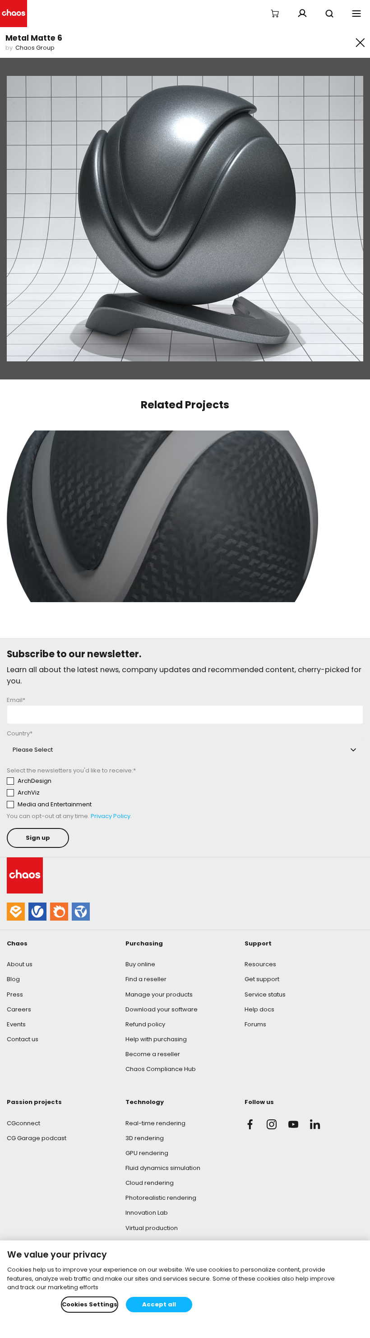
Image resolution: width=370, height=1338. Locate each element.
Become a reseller (152, 1054)
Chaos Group (35, 47)
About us (19, 964)
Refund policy (145, 1024)
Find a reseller (145, 979)
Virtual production (151, 1228)
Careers (19, 1009)
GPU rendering (146, 1153)
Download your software (161, 1009)
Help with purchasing (156, 1039)
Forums (255, 1024)
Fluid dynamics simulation (162, 1168)
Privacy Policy (110, 816)
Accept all (159, 1304)
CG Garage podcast (36, 1138)
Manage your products (159, 994)
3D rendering (144, 1138)
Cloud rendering (149, 1183)
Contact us (22, 1039)
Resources (260, 964)
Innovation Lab (146, 1212)
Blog (13, 979)
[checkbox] (91, 793)
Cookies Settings (89, 1304)
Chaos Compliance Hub (160, 1069)
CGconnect (23, 1123)
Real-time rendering (155, 1123)
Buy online (140, 964)
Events (16, 1024)
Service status (265, 994)
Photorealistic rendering (160, 1197)
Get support (262, 979)
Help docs (259, 1009)
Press (15, 994)
